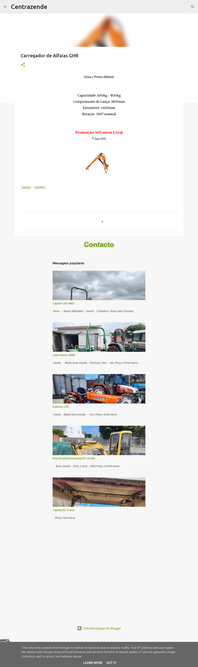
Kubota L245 (61, 406)
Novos (26, 187)
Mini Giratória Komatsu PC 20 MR (74, 458)
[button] (23, 65)
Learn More (92, 663)
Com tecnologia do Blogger (101, 628)
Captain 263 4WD (63, 303)
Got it (111, 663)
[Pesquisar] (192, 6)
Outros (40, 187)
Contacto (99, 244)
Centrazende (29, 6)
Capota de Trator (64, 510)
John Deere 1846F (64, 355)
